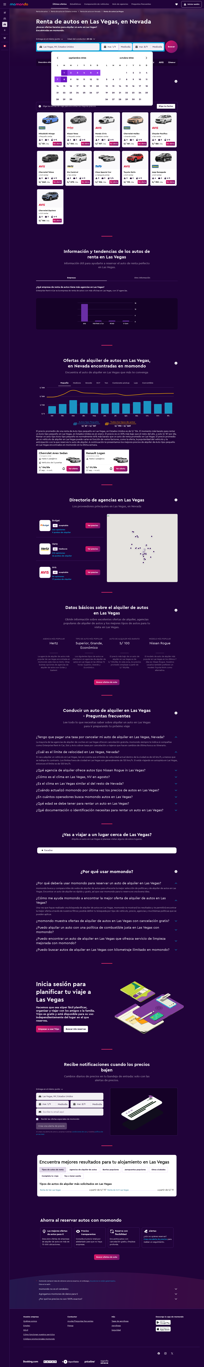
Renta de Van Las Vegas (50, 1190)
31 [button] (140, 99)
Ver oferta (57, 144)
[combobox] (49, 39)
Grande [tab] (88, 383)
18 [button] (84, 86)
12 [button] (91, 79)
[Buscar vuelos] (4, 13)
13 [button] (97, 79)
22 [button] (64, 93)
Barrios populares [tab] (111, 1170)
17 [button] (77, 86)
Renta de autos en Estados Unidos (64, 11)
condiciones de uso (79, 1132)
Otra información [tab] (142, 278)
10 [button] (77, 79)
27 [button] (97, 93)
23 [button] (71, 93)
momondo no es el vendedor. (54, 1289)
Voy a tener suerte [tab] (72, 1176)
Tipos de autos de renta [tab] (53, 1170)
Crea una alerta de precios (155, 1239)
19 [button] (91, 86)
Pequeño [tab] (65, 383)
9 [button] (70, 79)
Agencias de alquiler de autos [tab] (83, 1170)
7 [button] (57, 79)
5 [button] (90, 73)
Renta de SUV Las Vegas (118, 1190)
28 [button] (57, 99)
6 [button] (97, 73)
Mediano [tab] (77, 383)
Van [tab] (106, 383)
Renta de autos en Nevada (90, 11)
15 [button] (64, 86)
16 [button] (71, 86)
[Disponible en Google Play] (163, 1322)
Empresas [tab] (71, 278)
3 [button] (77, 73)
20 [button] (97, 86)
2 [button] (70, 73)
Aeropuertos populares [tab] (135, 1170)
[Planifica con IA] (4, 30)
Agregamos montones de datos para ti (58, 1294)
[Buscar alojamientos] (4, 18)
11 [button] (84, 79)
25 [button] (84, 93)
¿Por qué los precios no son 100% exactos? (60, 1299)
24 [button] (77, 93)
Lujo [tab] (136, 383)
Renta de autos (42, 11)
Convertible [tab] (147, 383)
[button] (5, 4)
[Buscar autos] (4, 24)
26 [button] (91, 93)
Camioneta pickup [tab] (120, 383)
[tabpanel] (107, 310)
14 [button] (57, 86)
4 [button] (84, 73)
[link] (73, 469)
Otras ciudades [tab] (158, 1170)
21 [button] (57, 93)
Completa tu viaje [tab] (50, 1176)
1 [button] (64, 73)
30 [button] (71, 99)
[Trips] (4, 38)
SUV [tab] (98, 383)
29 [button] (64, 99)
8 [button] (64, 79)
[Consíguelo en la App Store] (163, 1329)
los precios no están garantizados (102, 1281)
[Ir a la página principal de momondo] (19, 4)
